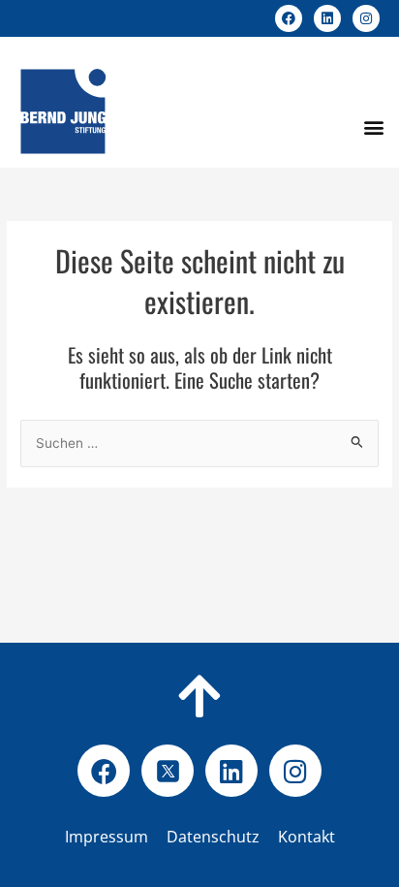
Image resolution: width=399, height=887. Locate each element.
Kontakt (306, 836)
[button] (373, 127)
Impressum (106, 836)
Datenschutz (244, 836)
